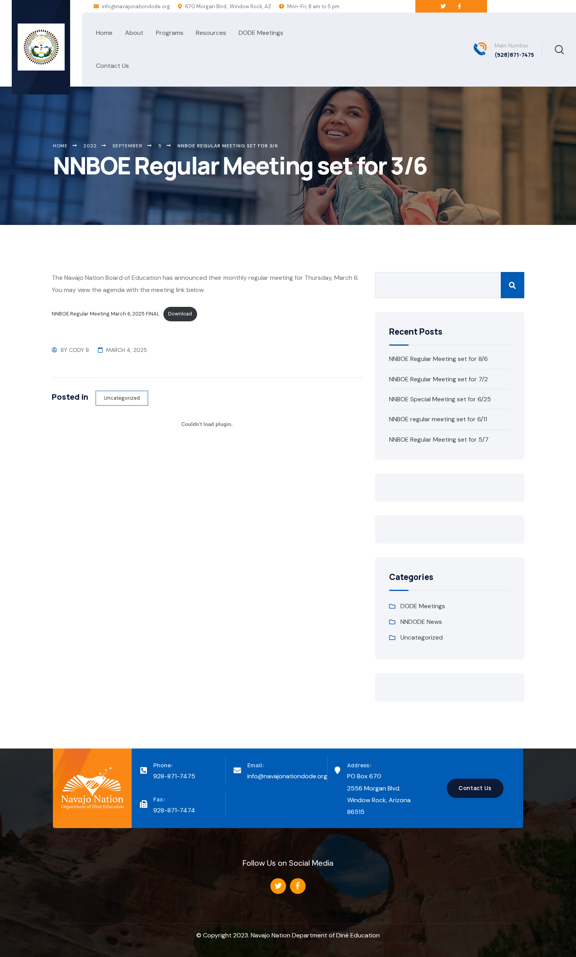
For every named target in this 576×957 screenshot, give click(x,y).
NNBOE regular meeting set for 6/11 (438, 419)
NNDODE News (421, 622)
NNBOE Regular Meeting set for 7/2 (438, 379)
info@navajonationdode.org (135, 6)
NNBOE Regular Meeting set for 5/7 (439, 439)
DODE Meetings (422, 606)
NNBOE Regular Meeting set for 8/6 (438, 359)
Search (512, 285)
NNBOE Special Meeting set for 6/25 (440, 399)
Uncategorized (122, 398)
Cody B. (79, 349)
